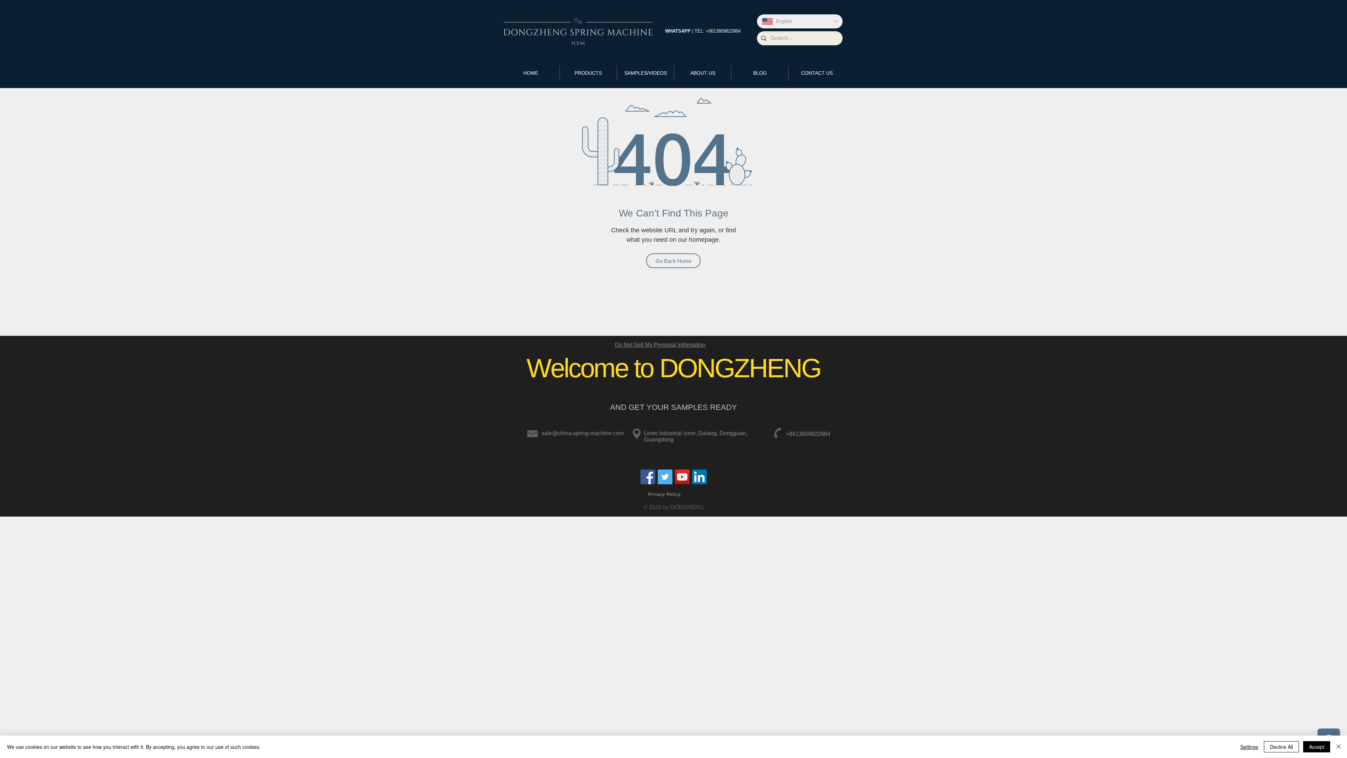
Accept (1316, 746)
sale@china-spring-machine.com (583, 433)
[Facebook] (648, 477)
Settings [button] (1249, 746)
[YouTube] (682, 477)
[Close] (1338, 746)
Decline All (1281, 746)
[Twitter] (665, 477)
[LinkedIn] (699, 477)
